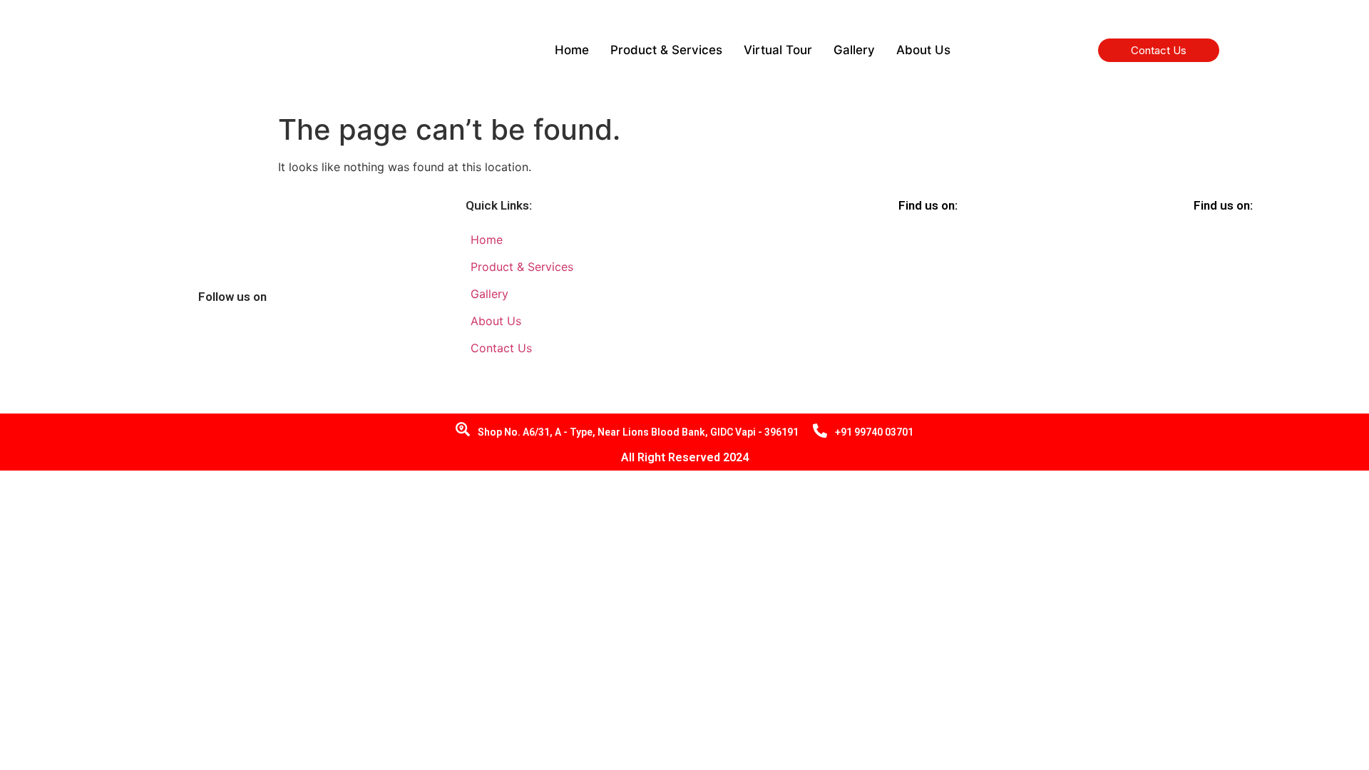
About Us (923, 50)
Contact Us (1158, 50)
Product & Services (666, 50)
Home (572, 50)
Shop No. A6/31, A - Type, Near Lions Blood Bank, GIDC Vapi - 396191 (638, 432)
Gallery (854, 50)
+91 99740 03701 (874, 432)
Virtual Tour (778, 50)
